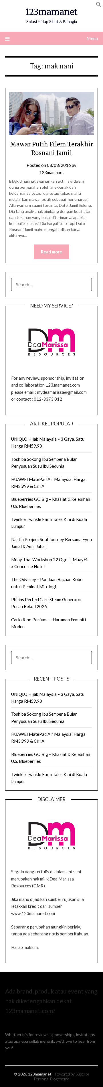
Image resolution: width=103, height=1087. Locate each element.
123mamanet (51, 12)
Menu (92, 38)
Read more (51, 251)
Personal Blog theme (51, 1078)
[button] (99, 5)
